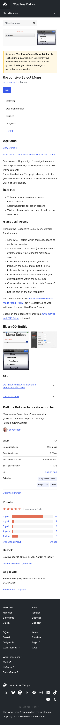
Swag (35, 647)
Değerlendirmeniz (12, 541)
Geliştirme (11, 123)
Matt (7, 662)
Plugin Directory (10, 13)
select (53, 484)
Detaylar (10, 101)
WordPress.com (13, 657)
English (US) (51, 472)
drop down (44, 479)
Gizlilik (6, 622)
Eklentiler (36, 617)
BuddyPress (11, 672)
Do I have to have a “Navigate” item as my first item (20, 386)
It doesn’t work (11, 396)
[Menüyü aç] (55, 4)
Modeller (36, 622)
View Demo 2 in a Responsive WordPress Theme (29, 154)
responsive (43, 484)
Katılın (34, 632)
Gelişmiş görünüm (12, 492)
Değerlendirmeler (15, 108)
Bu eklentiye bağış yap (15, 589)
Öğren (6, 632)
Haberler (7, 612)
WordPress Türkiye (20, 685)
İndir (7, 90)
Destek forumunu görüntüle (17, 563)
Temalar (35, 612)
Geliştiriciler (9, 642)
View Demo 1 (10, 147)
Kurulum (10, 116)
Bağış (35, 642)
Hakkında (8, 607)
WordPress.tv (11, 647)
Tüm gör (52, 541)
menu (53, 479)
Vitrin (34, 607)
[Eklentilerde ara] (34, 23)
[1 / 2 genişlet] (24, 335)
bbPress (9, 667)
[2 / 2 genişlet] (53, 335)
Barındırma (8, 617)
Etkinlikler (36, 637)
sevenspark (9, 82)
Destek (10, 131)
